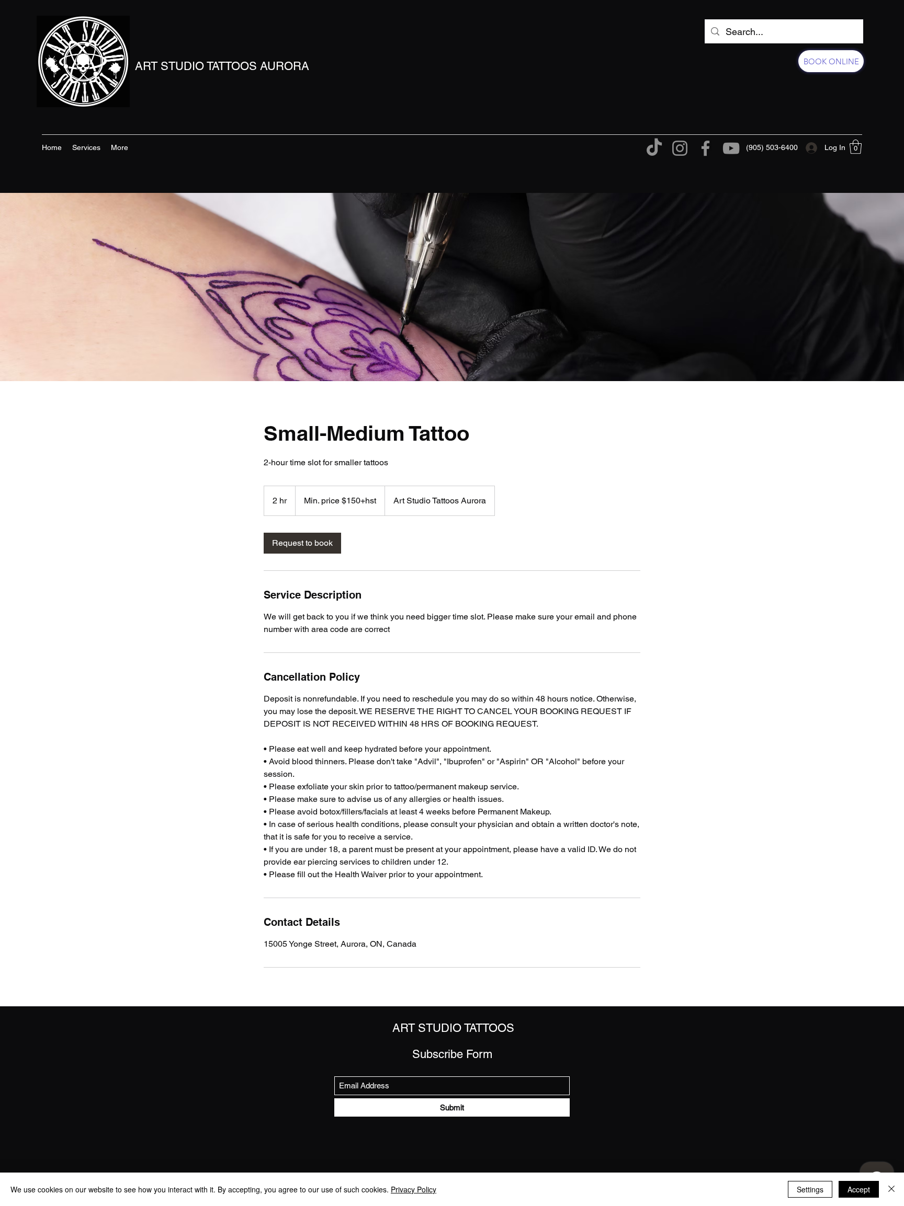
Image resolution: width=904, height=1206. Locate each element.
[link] (302, 543)
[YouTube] (731, 148)
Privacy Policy (413, 1189)
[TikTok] (654, 148)
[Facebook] (705, 148)
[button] (856, 147)
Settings (810, 1189)
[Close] (891, 1189)
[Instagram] (680, 148)
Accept (859, 1189)
